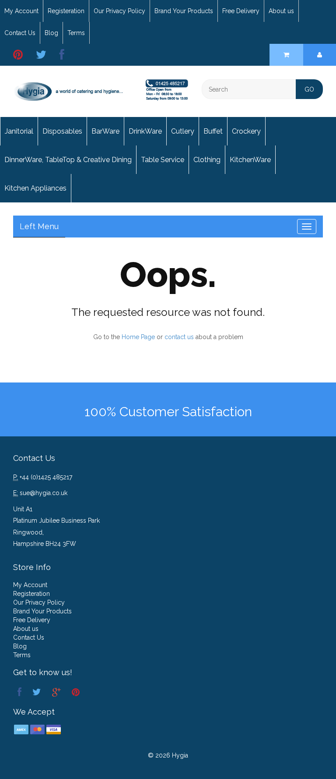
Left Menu (39, 226)
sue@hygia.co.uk (43, 492)
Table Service (162, 160)
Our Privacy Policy (119, 10)
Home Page (138, 336)
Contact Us (19, 32)
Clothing (206, 160)
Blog (51, 32)
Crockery (246, 131)
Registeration (66, 10)
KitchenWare (250, 160)
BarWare (105, 131)
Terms (76, 32)
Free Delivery (240, 10)
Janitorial (19, 131)
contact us (179, 336)
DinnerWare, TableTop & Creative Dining (68, 160)
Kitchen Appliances (35, 188)
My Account (21, 10)
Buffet (213, 131)
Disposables (62, 131)
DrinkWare (145, 131)
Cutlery (182, 131)
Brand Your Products (183, 10)
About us (281, 10)
